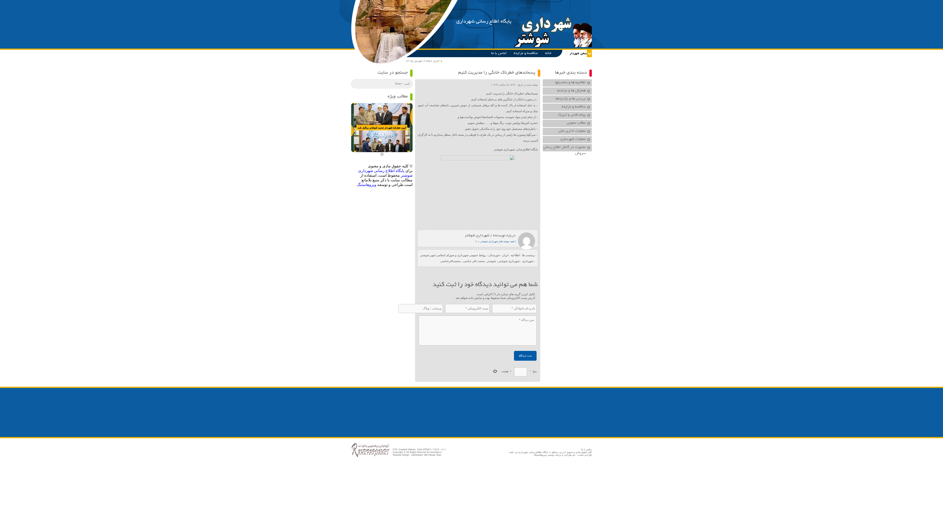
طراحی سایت (585, 454)
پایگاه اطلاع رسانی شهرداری (484, 21)
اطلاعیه (515, 255)
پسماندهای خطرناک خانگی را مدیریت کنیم (496, 72)
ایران (505, 255)
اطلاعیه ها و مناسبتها (570, 82)
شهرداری (527, 261)
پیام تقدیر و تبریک (572, 115)
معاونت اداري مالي (572, 131)
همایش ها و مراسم (571, 90)
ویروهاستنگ (366, 185)
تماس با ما (498, 53)
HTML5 (427, 449)
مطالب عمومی (576, 123)
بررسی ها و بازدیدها (570, 98)
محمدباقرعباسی (450, 261)
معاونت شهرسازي (573, 139)
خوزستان (494, 255)
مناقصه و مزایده (526, 53)
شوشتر (491, 261)
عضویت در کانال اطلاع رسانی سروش (564, 147)
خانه (548, 53)
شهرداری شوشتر (509, 261)
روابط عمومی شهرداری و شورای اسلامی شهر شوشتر (453, 255)
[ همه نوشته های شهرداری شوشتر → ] (495, 241)
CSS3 (436, 449)
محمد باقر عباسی (474, 261)
